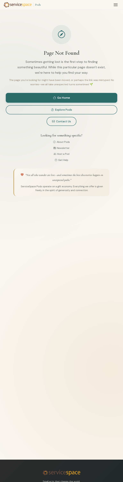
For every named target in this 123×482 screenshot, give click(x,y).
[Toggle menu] (115, 4)
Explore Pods (63, 109)
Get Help (63, 160)
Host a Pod (63, 154)
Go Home (63, 97)
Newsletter (63, 148)
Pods (38, 4)
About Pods (63, 142)
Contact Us (63, 121)
